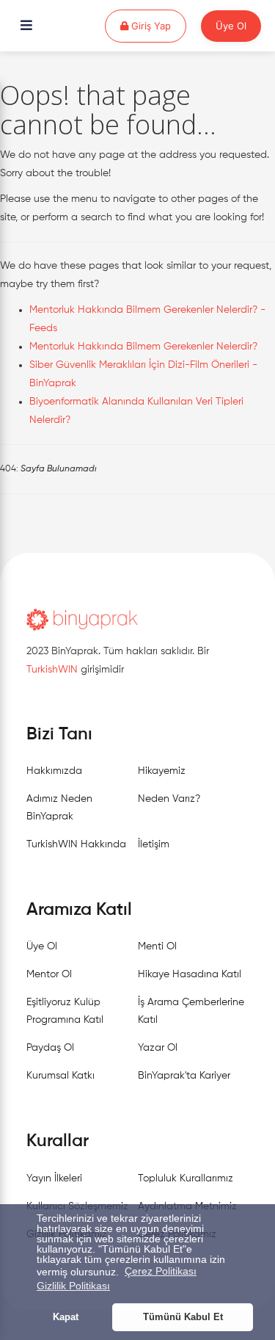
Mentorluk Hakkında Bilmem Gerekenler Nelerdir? (143, 346)
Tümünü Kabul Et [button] (183, 1317)
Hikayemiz (162, 771)
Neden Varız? (169, 799)
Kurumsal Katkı (60, 1076)
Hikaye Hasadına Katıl (189, 974)
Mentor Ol (49, 974)
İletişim (153, 844)
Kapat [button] (65, 1317)
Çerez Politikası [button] (161, 1271)
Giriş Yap (157, 25)
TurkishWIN (52, 669)
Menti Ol (157, 946)
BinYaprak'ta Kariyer (184, 1076)
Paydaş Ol (50, 1048)
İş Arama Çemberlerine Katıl (191, 1011)
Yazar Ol (157, 1048)
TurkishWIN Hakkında (76, 844)
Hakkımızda (54, 771)
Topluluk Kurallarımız (185, 1178)
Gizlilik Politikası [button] (73, 1286)
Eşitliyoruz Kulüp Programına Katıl (64, 1011)
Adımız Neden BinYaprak (59, 808)
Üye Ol (231, 26)
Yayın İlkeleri (54, 1178)
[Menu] (26, 26)
